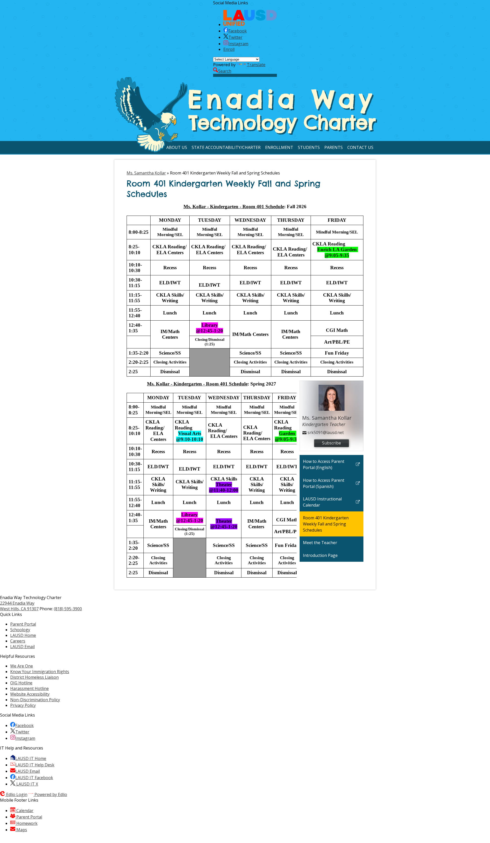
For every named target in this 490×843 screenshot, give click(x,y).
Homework (26, 823)
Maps (21, 830)
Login (16, 794)
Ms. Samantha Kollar (146, 173)
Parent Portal (28, 817)
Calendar (24, 810)
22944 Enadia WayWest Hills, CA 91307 (19, 606)
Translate (256, 64)
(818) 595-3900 (68, 609)
